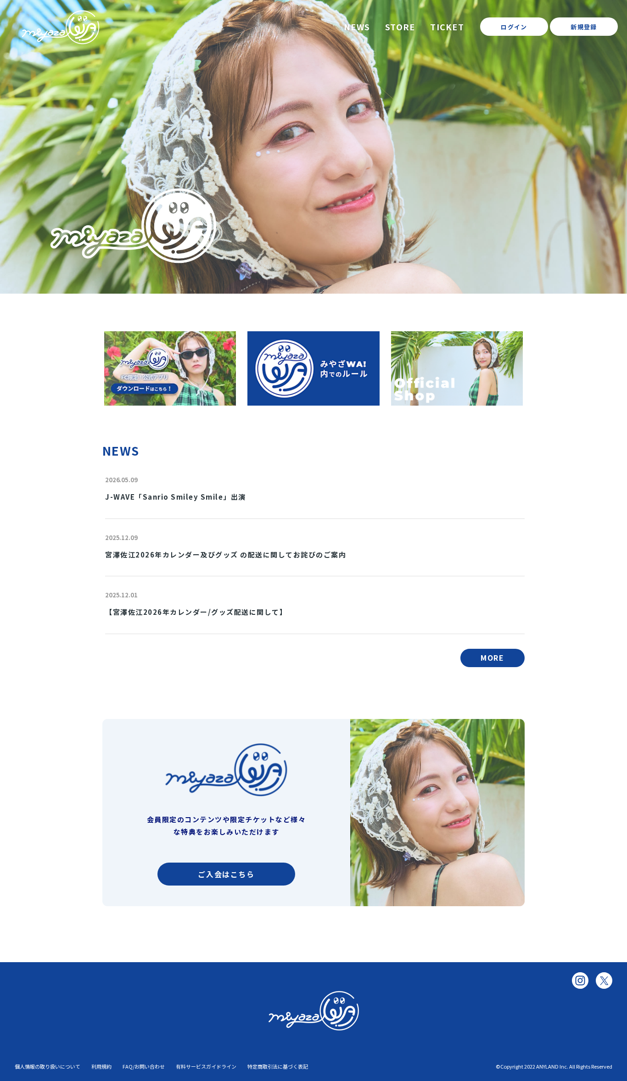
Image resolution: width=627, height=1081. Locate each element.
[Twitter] (604, 980)
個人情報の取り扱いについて (47, 1066)
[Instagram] (580, 980)
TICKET (447, 27)
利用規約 (101, 1066)
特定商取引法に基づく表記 (277, 1066)
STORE (400, 27)
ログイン (514, 26)
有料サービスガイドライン (206, 1066)
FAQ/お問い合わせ (144, 1066)
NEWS (357, 27)
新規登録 (584, 26)
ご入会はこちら (226, 874)
